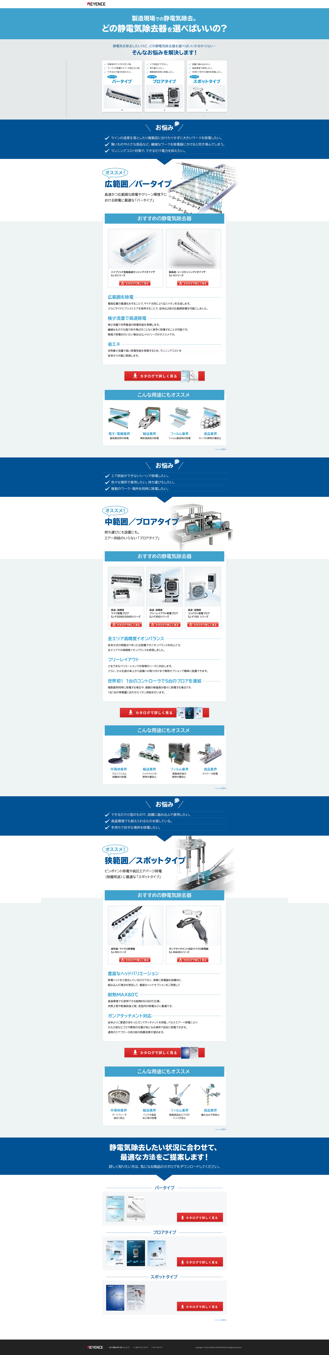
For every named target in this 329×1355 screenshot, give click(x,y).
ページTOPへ (221, 449)
